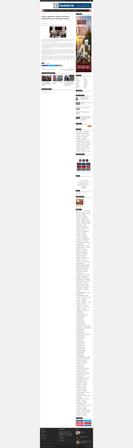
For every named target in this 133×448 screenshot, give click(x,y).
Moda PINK (77, 85)
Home (85, 446)
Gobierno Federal (79, 164)
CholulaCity (46, 0)
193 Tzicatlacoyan (79, 395)
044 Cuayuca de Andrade (79, 244)
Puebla (49, 0)
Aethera (77, 77)
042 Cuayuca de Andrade (79, 242)
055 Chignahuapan (79, 253)
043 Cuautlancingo (87, 242)
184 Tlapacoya (78, 387)
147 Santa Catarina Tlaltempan (80, 350)
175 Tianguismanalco (79, 379)
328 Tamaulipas (78, 149)
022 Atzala (84, 224)
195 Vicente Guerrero (79, 397)
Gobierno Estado (83, 164)
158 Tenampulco (84, 361)
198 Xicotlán (78, 400)
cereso (43, 436)
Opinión (88, 169)
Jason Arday (82, 431)
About (87, 446)
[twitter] (87, 421)
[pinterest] (87, 423)
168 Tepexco (84, 371)
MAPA (83, 160)
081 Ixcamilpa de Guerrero (80, 279)
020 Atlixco (88, 223)
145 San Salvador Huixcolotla (80, 347)
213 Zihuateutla (88, 411)
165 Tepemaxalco (78, 369)
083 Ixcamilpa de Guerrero (80, 281)
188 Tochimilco (78, 390)
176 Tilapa (85, 379)
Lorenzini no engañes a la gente (86, 107)
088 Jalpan (86, 284)
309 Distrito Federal (85, 136)
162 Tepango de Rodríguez (80, 366)
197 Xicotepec (87, 398)
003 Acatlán (78, 213)
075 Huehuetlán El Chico (79, 273)
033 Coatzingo (78, 234)
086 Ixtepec (85, 282)
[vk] (87, 425)
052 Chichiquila (85, 250)
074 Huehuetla (85, 271)
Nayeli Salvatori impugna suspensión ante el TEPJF (85, 98)
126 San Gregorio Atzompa (80, 321)
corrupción (63, 440)
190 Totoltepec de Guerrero (80, 392)
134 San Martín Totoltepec (80, 331)
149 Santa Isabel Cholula (80, 353)
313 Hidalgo (83, 139)
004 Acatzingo (83, 213)
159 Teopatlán (78, 363)
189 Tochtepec (84, 390)
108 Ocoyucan (84, 302)
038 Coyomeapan (84, 237)
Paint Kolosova (78, 86)
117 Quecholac (84, 308)
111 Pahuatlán (83, 303)
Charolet (85, 78)
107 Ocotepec (78, 302)
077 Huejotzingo (87, 274)
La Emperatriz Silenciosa (84, 436)
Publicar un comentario (45, 92)
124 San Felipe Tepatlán (79, 318)
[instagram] (79, 425)
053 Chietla (78, 252)
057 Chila (77, 255)
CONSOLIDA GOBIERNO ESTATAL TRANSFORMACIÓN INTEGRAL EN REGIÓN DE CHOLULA (46, 84)
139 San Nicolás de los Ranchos (81, 337)
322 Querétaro (88, 144)
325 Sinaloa (78, 147)
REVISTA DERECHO (78, 92)
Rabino (85, 86)
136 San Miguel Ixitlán (79, 334)
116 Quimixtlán (78, 308)
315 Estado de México (79, 141)
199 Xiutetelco (83, 400)
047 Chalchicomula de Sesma (80, 247)
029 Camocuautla (79, 231)
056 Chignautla (85, 253)
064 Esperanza (83, 260)
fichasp (67, 433)
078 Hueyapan (78, 276)
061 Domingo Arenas (79, 258)
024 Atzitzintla (85, 226)
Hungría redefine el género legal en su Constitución (86, 442)
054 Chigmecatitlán (83, 252)
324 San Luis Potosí (86, 146)
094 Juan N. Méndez (86, 289)
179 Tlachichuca (85, 382)
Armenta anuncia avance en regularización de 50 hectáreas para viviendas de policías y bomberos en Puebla (69, 84)
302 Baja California (86, 131)
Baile (84, 77)
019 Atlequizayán (83, 223)
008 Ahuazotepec (78, 216)
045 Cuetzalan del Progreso (80, 245)
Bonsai (77, 78)
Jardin (85, 84)
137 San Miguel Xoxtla (87, 334)
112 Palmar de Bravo (79, 305)
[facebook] (90, 1)
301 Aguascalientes (79, 131)
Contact (90, 446)
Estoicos (77, 82)
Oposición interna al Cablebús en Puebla (57, 82)
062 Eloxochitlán (86, 258)
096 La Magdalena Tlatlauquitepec (81, 292)
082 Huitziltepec (87, 279)
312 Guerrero (78, 139)
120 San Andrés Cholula (79, 311)
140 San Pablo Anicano (79, 339)
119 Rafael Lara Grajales (85, 310)
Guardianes (85, 82)
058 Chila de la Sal (83, 255)
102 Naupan (83, 297)
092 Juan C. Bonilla (79, 287)
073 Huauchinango (79, 271)
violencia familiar (69, 435)
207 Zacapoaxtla (78, 408)
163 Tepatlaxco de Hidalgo (80, 368)
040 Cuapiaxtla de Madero (86, 239)
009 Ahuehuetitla (85, 216)
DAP (59, 440)
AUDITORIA (77, 192)
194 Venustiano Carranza (86, 395)
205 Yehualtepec (78, 406)
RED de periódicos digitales (85, 111)
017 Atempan (88, 221)
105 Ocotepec (78, 300)
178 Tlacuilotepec (78, 382)
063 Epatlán (78, 260)
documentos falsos (62, 433)
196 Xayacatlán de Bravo (79, 398)
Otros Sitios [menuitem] (75, 10)
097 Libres (88, 292)
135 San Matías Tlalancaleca (80, 332)
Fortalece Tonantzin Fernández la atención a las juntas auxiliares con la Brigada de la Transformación (86, 118)
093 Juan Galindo (85, 287)
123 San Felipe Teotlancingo (80, 316)
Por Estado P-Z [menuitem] (68, 10)
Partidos (83, 166)
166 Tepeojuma (85, 369)
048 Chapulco (88, 247)
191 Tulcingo (87, 392)
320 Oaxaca (78, 144)
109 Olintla (88, 302)
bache (43, 433)
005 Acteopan (88, 213)
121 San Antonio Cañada (80, 313)
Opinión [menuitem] (46, 10)
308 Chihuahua (78, 136)
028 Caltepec (83, 229)
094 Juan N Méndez (79, 289)
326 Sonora (83, 147)
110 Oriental (78, 303)
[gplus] (79, 423)
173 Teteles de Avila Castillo (80, 377)
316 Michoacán (86, 141)
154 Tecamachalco (86, 358)
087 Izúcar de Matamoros (80, 284)
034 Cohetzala (84, 234)
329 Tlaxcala (84, 149)
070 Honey (87, 268)
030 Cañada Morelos (86, 231)
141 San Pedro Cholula (79, 340)
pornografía (61, 435)
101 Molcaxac (78, 297)
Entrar (84, 187)
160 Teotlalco (84, 363)
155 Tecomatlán (78, 360)
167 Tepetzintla (78, 371)
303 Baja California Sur (79, 133)
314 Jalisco (87, 139)
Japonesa (77, 84)
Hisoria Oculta (86, 83)
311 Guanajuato (83, 138)
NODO (87, 160)
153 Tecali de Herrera (79, 358)
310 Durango (78, 138)
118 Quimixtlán (78, 310)
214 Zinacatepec (78, 413)
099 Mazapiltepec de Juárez (80, 295)
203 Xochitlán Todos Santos (80, 405)
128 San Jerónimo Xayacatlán (80, 324)
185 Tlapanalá (84, 387)
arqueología (44, 431)
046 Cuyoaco (87, 245)
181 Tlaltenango (84, 384)
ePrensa (63, 0)
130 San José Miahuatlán (87, 326)
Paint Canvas (86, 85)
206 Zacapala (84, 406)
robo (65, 435)
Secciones (59, 0)
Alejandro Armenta (49, 13)
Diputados (79, 166)
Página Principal (44, 13)
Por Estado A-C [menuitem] (52, 10)
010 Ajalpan (78, 218)
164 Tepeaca (87, 368)
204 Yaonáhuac (88, 405)
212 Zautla (83, 411)
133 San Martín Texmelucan (80, 329)
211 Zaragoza (78, 411)
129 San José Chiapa (79, 326)
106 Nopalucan (84, 300)
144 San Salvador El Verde (80, 345)
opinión (70, 433)
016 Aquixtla (83, 221)
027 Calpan (78, 229)
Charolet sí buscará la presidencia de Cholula (86, 103)
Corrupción (84, 169)
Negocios (79, 169)
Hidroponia (77, 83)
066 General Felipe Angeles (80, 263)
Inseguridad (88, 166)
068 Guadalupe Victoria (85, 266)
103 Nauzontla (88, 297)
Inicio (42, 0)
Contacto (53, 0)
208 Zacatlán (84, 408)
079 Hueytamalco (84, 276)
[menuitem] (43, 10)
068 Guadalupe (78, 266)
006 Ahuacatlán (78, 215)
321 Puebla (82, 144)
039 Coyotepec (78, 239)
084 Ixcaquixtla (87, 281)
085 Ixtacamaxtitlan (79, 282)
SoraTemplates (47, 446)
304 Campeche (86, 133)
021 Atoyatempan (78, 224)
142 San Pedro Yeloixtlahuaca (80, 342)
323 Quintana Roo (79, 146)
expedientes (44, 438)
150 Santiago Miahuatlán (80, 355)
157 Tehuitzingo (78, 361)
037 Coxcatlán (78, 237)
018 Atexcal (78, 223)
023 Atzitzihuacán (78, 226)
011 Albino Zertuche (84, 218)
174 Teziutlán (87, 377)
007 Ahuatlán (84, 215)
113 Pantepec (86, 305)
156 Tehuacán (84, 360)
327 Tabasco (88, 147)
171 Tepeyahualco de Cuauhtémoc (81, 374)
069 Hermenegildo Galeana (80, 268)
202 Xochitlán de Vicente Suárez (80, 403)
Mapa (56, 0)
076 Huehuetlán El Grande (80, 274)
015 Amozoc (78, 221)
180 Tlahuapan (78, 384)
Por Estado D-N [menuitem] (60, 10)
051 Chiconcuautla (79, 250)
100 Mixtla (86, 295)
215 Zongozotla (84, 413)
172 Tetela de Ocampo (79, 376)
